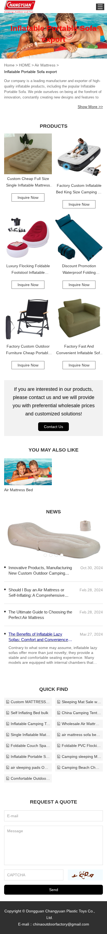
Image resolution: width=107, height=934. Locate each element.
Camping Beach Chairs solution (81, 767)
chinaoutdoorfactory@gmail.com (61, 924)
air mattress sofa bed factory (81, 734)
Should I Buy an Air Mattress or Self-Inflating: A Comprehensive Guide (36, 592)
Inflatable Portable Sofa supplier (30, 756)
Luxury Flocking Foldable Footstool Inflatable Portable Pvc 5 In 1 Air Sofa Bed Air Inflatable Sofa (28, 270)
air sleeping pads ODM (30, 767)
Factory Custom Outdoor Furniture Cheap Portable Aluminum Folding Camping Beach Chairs (28, 350)
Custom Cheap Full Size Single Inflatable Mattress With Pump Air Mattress (28, 182)
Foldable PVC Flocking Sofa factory (81, 745)
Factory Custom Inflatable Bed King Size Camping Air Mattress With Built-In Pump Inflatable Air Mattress (79, 189)
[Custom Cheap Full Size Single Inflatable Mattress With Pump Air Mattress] (28, 153)
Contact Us (53, 426)
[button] (45, 555)
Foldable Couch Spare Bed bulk (30, 745)
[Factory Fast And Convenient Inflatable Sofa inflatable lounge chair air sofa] (79, 318)
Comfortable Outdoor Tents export (30, 778)
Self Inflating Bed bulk (29, 713)
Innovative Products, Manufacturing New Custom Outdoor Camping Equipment (40, 570)
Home (9, 65)
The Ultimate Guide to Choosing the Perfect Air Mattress (40, 615)
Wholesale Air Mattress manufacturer (81, 723)
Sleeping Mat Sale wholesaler (81, 702)
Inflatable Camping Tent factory (30, 723)
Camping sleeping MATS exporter (81, 756)
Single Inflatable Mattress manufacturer (30, 734)
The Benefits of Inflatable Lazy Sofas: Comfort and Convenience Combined (38, 637)
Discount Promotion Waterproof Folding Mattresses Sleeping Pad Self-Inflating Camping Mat (79, 270)
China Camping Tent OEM (81, 713)
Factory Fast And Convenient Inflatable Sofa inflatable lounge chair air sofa (79, 350)
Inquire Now (28, 197)
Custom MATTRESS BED (30, 702)
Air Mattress (45, 65)
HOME (24, 65)
